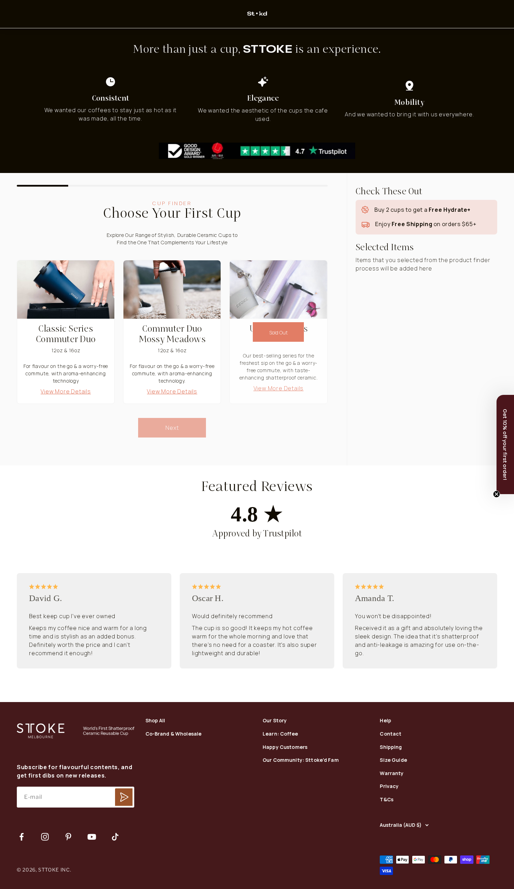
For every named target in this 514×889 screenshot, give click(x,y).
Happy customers (285, 747)
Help (385, 721)
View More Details (66, 391)
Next (172, 428)
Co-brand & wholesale (173, 734)
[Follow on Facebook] (21, 836)
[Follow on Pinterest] (68, 836)
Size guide (393, 760)
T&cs (386, 800)
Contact (390, 734)
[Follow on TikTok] (115, 836)
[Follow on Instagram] (45, 836)
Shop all (155, 721)
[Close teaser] (496, 494)
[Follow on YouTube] (92, 836)
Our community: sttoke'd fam (301, 760)
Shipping (391, 747)
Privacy (389, 786)
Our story (275, 721)
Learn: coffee (280, 734)
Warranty (392, 773)
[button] (505, 444)
